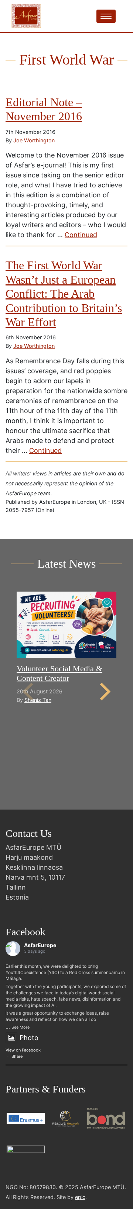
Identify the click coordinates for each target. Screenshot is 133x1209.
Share (17, 1056)
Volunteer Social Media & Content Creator (59, 673)
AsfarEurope (40, 945)
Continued (81, 235)
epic (80, 1197)
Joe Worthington (34, 140)
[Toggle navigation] (106, 16)
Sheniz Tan (37, 700)
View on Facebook (23, 1050)
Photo (29, 1038)
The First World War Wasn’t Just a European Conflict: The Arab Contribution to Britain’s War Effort (64, 294)
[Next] (103, 691)
